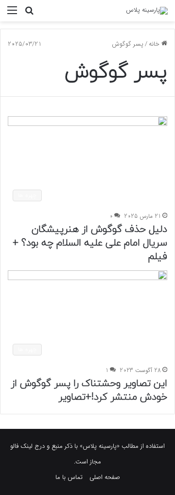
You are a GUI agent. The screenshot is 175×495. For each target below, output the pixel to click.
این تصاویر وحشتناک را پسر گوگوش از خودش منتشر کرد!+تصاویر (89, 390)
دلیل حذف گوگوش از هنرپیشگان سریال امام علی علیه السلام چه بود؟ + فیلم (90, 243)
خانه (155, 44)
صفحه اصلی (104, 477)
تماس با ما (69, 477)
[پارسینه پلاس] (147, 11)
